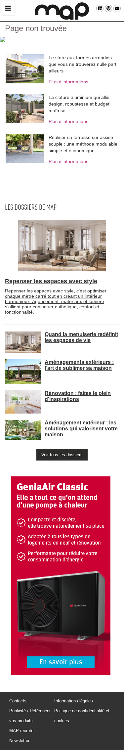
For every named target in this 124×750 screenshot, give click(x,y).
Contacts (17, 700)
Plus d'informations (68, 81)
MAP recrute (21, 730)
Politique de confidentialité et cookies (81, 715)
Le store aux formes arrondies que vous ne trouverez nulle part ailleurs (82, 64)
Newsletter (19, 740)
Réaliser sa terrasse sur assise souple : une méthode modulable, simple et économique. (84, 144)
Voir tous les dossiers (62, 454)
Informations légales (73, 700)
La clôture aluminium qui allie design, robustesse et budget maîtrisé (79, 104)
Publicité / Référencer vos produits (30, 715)
